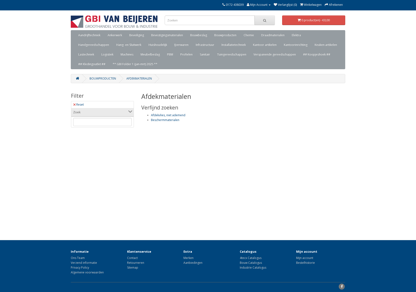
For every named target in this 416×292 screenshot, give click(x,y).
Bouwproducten (225, 35)
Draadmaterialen (273, 35)
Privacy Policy (80, 267)
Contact (132, 258)
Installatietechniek (233, 45)
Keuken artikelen (326, 45)
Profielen (186, 54)
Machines (127, 54)
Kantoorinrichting (295, 45)
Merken (188, 258)
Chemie (249, 35)
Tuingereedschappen (231, 54)
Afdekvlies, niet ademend (168, 115)
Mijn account (304, 258)
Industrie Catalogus (253, 267)
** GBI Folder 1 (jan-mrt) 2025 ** (135, 64)
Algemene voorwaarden (87, 272)
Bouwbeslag (198, 35)
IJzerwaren (181, 45)
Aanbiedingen (192, 263)
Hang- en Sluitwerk (128, 45)
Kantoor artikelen (265, 45)
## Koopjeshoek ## (316, 54)
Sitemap (132, 267)
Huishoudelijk (158, 45)
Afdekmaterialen (139, 78)
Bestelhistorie (305, 263)
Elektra (296, 35)
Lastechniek (86, 54)
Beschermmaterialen (165, 120)
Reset (80, 104)
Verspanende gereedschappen (275, 54)
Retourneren (135, 263)
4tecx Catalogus (250, 258)
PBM (170, 54)
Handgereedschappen (93, 45)
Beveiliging (136, 35)
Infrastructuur (205, 45)
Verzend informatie (84, 263)
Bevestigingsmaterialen (167, 35)
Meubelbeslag (150, 54)
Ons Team (78, 258)
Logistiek (107, 54)
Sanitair (205, 54)
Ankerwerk (115, 35)
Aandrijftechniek (89, 35)
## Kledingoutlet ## (91, 64)
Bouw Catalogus (251, 263)
